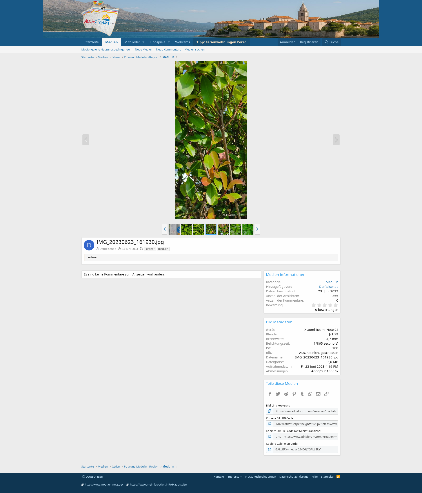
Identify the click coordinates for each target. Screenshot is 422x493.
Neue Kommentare (168, 49)
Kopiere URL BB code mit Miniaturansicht (293, 431)
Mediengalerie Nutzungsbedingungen (106, 49)
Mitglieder (132, 42)
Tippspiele (157, 42)
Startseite (92, 42)
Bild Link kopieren (277, 405)
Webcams (182, 42)
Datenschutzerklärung (294, 477)
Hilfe (315, 477)
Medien (111, 42)
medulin (163, 249)
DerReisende (108, 249)
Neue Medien (144, 49)
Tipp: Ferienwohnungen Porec (221, 42)
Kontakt (219, 477)
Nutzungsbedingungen (260, 477)
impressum (234, 477)
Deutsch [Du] (94, 477)
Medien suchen (195, 49)
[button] (143, 42)
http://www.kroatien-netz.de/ (104, 484)
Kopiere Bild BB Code (279, 418)
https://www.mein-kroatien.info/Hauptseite (158, 484)
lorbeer (150, 249)
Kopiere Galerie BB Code (281, 444)
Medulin (332, 282)
